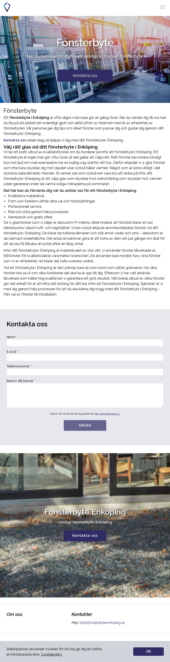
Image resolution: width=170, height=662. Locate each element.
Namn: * (12, 337)
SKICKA (85, 425)
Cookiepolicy (51, 654)
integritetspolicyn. (109, 413)
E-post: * (13, 351)
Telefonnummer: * (19, 366)
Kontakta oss (85, 75)
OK (148, 651)
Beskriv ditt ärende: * (21, 381)
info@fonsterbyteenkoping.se (102, 623)
